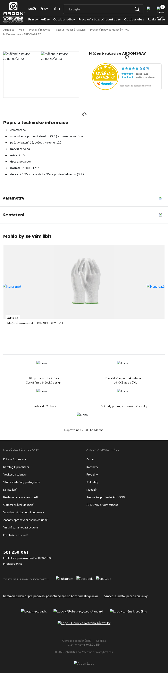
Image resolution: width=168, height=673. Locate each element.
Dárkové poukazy (14, 459)
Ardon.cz (8, 30)
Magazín (91, 490)
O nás (90, 459)
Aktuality (92, 482)
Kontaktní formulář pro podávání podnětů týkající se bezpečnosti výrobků (50, 596)
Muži (32, 9)
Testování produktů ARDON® (105, 497)
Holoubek (93, 645)
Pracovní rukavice (39, 30)
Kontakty (92, 467)
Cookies (101, 641)
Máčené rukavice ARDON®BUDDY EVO (35, 323)
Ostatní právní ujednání (18, 505)
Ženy (44, 9)
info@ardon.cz (12, 564)
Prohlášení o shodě (15, 535)
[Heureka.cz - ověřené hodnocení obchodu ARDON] (127, 76)
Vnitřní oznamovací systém (20, 527)
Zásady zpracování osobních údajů (25, 520)
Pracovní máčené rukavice (70, 30)
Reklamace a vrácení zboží (20, 497)
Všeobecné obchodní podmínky (23, 512)
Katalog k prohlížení (16, 467)
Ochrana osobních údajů (76, 641)
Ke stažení (10, 490)
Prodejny (92, 475)
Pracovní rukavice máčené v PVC (109, 30)
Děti (56, 9)
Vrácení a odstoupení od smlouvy (126, 596)
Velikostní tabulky (14, 475)
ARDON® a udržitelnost (102, 505)
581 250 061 (15, 552)
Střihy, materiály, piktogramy (21, 482)
